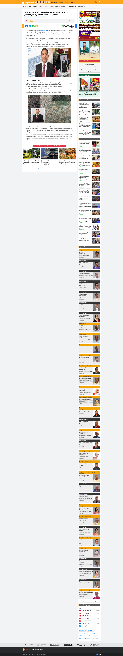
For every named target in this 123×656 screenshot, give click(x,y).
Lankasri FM (74, 2)
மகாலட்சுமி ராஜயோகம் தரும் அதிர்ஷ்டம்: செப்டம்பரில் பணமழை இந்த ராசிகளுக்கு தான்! (85, 164)
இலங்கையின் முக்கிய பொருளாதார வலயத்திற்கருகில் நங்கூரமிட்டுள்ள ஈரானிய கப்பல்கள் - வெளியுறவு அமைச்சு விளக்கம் (48, 162)
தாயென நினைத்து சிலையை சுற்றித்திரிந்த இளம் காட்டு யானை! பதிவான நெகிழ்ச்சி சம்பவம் (85, 132)
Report (72, 21)
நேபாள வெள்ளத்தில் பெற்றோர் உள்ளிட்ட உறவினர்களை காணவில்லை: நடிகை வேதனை (84, 233)
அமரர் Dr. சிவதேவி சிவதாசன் (86, 592)
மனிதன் (61, 2)
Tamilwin (34, 654)
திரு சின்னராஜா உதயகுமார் (85, 304)
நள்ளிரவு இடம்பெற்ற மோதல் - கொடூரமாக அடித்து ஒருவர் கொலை (31, 162)
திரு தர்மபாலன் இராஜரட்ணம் (85, 581)
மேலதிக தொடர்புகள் (86, 605)
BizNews (64, 6)
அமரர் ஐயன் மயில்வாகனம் (85, 399)
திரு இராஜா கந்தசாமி (84, 496)
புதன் (82, 69)
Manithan (80, 146)
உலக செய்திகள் (82, 633)
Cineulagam (81, 153)
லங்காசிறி (54, 2)
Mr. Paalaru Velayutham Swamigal (93, 54)
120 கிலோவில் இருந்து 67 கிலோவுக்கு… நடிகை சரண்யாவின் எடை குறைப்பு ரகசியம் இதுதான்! (85, 143)
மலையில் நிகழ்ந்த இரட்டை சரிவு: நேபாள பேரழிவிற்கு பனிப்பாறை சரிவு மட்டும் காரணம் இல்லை (85, 184)
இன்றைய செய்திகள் (89, 64)
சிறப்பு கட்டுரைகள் (85, 75)
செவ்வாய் (89, 69)
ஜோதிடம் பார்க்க (85, 38)
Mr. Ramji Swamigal (82, 54)
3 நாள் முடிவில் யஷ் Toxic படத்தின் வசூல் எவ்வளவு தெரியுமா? (85, 198)
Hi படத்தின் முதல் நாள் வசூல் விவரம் (84, 170)
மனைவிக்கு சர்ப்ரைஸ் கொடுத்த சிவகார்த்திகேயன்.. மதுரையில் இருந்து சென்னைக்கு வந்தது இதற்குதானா (84, 157)
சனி (82, 66)
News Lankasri (81, 187)
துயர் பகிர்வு (83, 247)
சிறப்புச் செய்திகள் (85, 100)
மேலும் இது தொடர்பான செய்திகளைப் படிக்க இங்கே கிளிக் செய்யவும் (49, 145)
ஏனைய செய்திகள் (85, 139)
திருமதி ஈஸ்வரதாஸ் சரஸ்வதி (86, 486)
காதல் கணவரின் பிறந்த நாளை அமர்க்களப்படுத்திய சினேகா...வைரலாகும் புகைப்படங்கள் (85, 220)
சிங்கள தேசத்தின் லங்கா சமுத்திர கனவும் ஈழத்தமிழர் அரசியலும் (88, 93)
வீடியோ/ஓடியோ (87, 638)
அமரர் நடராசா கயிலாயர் (84, 347)
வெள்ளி (89, 66)
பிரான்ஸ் (86, 635)
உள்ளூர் (35, 6)
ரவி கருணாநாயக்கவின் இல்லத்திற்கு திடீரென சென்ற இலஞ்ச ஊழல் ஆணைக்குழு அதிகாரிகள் (85, 112)
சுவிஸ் (80, 635)
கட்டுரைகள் (95, 638)
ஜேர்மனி (91, 635)
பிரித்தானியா (95, 633)
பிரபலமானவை (63, 169)
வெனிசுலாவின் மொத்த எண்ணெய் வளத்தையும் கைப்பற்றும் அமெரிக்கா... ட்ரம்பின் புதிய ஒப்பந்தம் (85, 205)
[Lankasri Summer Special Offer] (89, 33)
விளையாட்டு (72, 6)
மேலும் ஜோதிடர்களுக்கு (89, 60)
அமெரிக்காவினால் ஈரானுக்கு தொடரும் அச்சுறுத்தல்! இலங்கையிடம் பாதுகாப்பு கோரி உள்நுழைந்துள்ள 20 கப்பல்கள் (84, 105)
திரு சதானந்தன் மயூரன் (84, 411)
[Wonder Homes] (89, 20)
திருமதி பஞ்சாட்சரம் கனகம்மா (86, 571)
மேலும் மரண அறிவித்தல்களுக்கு (89, 601)
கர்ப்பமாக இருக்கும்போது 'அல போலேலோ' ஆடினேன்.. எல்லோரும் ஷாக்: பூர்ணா (85, 212)
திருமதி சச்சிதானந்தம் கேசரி (85, 442)
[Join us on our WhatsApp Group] (67, 26)
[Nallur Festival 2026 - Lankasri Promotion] (89, 26)
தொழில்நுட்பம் (82, 630)
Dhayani (30, 20)
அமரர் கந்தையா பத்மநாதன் (85, 378)
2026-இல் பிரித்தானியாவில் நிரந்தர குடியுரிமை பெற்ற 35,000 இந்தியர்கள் (85, 227)
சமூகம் (31, 21)
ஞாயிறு (89, 71)
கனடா (89, 633)
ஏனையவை (81, 6)
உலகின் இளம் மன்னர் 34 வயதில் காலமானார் (85, 239)
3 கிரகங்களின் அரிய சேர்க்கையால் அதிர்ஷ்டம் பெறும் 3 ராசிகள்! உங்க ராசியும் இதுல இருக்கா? (84, 178)
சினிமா (67, 2)
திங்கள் (96, 69)
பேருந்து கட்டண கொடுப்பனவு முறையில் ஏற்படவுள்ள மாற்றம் (85, 125)
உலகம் (46, 6)
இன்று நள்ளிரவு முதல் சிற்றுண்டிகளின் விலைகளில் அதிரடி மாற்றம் (67, 162)
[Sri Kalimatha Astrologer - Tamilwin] (89, 14)
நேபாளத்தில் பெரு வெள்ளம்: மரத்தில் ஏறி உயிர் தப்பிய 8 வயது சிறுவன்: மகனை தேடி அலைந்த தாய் (84, 191)
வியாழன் (97, 66)
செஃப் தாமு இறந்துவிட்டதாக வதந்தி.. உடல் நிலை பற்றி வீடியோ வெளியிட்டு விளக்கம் (85, 150)
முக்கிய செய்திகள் (36, 169)
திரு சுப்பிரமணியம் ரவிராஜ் (85, 273)
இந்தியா (40, 6)
